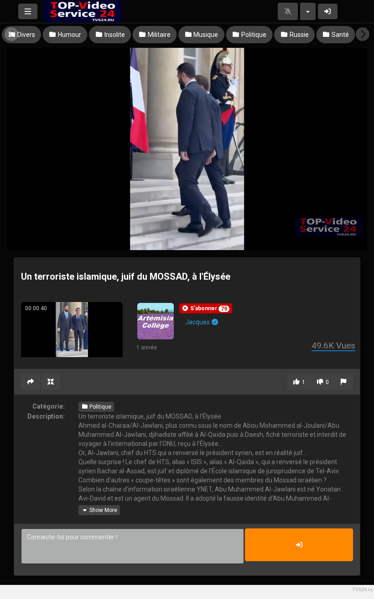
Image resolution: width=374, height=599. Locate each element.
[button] (205, 308)
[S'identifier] (328, 11)
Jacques (198, 322)
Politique (99, 407)
